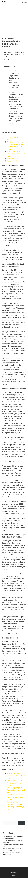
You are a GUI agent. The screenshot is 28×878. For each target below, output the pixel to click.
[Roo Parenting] (4, 2)
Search (5, 820)
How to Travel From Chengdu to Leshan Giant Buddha (16, 154)
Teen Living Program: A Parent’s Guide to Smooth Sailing (16, 790)
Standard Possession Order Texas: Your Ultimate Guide (16, 776)
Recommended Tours (14, 158)
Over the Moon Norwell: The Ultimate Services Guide (15, 783)
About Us (7, 870)
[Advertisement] (14, 23)
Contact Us (14, 870)
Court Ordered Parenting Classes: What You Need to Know (16, 797)
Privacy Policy (14, 872)
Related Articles (12, 161)
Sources (21, 870)
